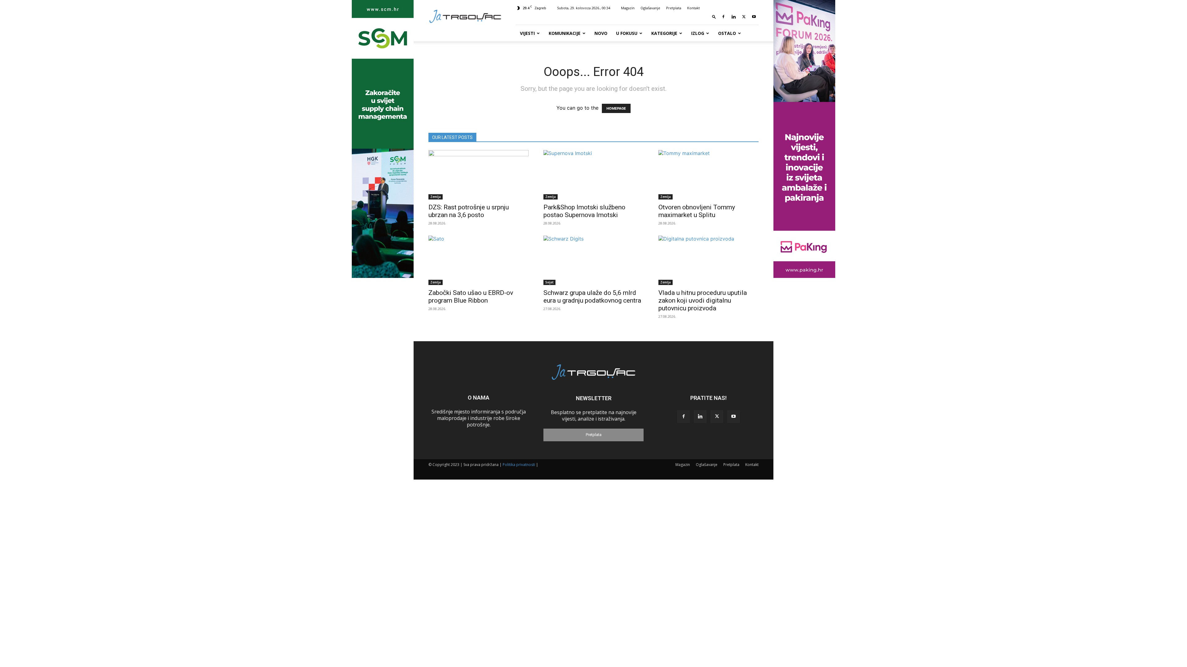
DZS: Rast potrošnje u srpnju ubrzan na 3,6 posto (468, 211)
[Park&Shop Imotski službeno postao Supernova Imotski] (593, 174)
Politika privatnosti (519, 464)
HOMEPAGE (616, 108)
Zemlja (435, 197)
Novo (600, 33)
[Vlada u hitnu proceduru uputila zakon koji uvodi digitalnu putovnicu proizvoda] (708, 260)
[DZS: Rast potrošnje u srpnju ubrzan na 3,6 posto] (478, 174)
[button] (714, 16)
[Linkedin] (733, 16)
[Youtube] (754, 16)
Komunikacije (565, 33)
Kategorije (664, 33)
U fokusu (626, 33)
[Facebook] (723, 16)
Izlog (697, 33)
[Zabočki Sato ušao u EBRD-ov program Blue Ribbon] (478, 260)
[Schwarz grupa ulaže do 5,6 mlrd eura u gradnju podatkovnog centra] (593, 260)
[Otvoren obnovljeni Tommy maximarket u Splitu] (708, 174)
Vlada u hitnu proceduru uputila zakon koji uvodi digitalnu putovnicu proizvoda (702, 300)
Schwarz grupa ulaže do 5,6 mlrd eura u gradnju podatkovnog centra (592, 296)
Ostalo (727, 33)
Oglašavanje (650, 8)
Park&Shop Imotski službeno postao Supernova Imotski (584, 211)
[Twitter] (743, 16)
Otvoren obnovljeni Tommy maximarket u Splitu (696, 211)
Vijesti (527, 33)
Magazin (628, 8)
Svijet (549, 282)
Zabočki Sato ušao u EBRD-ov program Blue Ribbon (470, 296)
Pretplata (673, 8)
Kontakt (693, 8)
